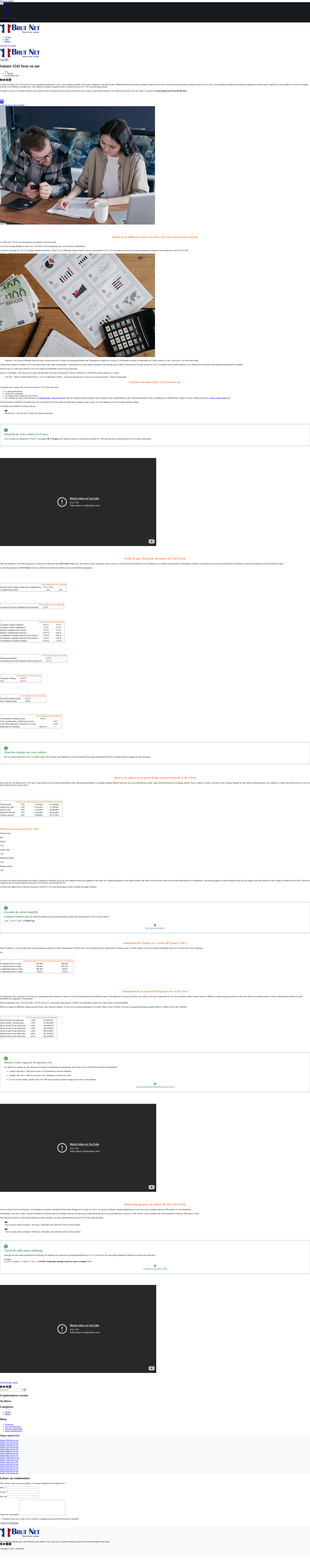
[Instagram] (7, 21)
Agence (8, 1412)
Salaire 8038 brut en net (9, 1466)
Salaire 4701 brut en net (9, 1462)
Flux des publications (13, 1427)
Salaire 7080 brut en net (9, 1440)
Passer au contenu (7, 1)
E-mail (3, 1492)
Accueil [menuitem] (8, 37)
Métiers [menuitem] (8, 41)
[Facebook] (1, 21)
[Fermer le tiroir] (1, 3)
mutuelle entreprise (58, 398)
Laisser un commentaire (9, 1523)
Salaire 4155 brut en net (9, 1447)
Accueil (8, 10)
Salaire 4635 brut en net (9, 1471)
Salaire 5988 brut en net (9, 1451)
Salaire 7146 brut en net (9, 1460)
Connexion (9, 1424)
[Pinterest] (7, 80)
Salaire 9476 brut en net (9, 1469)
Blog (7, 12)
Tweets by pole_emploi (9, 1382)
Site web (3, 1497)
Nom (3, 1488)
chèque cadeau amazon (218, 398)
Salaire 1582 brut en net (9, 1445)
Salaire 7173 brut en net (9, 1442)
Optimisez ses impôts (8, 18)
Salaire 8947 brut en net (9, 1456)
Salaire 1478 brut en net (9, 1464)
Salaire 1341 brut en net (9, 1473)
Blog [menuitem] (7, 39)
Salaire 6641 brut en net (9, 1449)
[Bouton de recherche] (25, 1389)
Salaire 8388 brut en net (9, 1453)
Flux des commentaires (13, 1429)
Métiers (8, 14)
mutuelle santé (44, 398)
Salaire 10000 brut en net (9, 1458)
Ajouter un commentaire (9, 1514)
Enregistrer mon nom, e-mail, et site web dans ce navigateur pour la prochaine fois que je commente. (40, 1519)
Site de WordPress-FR (13, 1431)
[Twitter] (4, 21)
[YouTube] (10, 21)
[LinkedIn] (10, 80)
